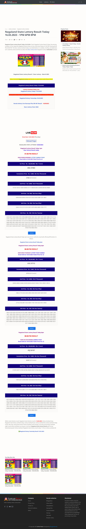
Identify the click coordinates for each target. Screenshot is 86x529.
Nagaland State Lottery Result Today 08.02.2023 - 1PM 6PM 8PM (13, 485)
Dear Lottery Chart (32, 49)
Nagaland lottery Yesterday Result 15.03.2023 (32, 431)
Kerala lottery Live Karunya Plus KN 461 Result (28, 103)
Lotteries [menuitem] (46, 2)
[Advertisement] (43, 16)
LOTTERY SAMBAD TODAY (38, 157)
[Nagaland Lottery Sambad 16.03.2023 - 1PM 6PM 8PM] (31, 60)
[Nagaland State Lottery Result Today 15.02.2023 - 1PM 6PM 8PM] (13, 464)
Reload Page (31, 141)
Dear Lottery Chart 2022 (31, 107)
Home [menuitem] (40, 2)
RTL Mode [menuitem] (52, 2)
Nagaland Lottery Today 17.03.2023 (31, 91)
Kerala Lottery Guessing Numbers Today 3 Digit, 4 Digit (71, 66)
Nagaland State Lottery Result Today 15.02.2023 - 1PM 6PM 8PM (13, 470)
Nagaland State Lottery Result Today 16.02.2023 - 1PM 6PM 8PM (49, 470)
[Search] (81, 2)
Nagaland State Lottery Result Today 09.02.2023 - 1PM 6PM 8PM (31, 470)
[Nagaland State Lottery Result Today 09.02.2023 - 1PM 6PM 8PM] (31, 464)
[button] (79, 2)
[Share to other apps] (24, 39)
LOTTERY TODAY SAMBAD (38, 253)
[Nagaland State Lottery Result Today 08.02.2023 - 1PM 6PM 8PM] (13, 479)
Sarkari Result (40, 526)
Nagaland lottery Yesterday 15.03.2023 (31, 98)
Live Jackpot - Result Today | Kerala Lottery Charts (71, 44)
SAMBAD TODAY (37, 340)
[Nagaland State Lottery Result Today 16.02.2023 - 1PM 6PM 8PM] (49, 464)
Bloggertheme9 (53, 526)
